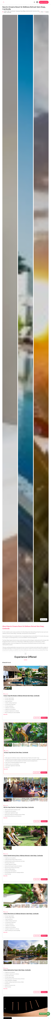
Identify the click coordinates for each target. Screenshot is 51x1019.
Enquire (47, 11)
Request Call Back (44, 2)
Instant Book (37, 717)
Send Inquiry (44, 717)
